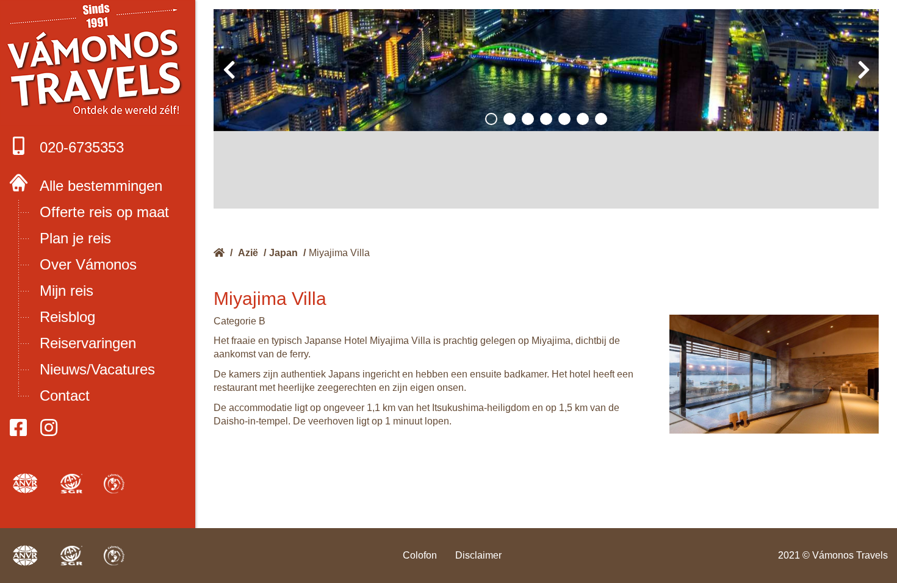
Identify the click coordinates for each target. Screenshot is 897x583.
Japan (283, 253)
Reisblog (67, 317)
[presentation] (229, 70)
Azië (248, 253)
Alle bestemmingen (101, 185)
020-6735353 (82, 147)
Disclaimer (478, 555)
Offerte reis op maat (104, 212)
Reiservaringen (88, 343)
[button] (491, 119)
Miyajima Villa (339, 253)
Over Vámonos (88, 264)
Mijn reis (66, 290)
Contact (65, 395)
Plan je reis (75, 238)
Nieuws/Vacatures (97, 369)
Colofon (420, 555)
